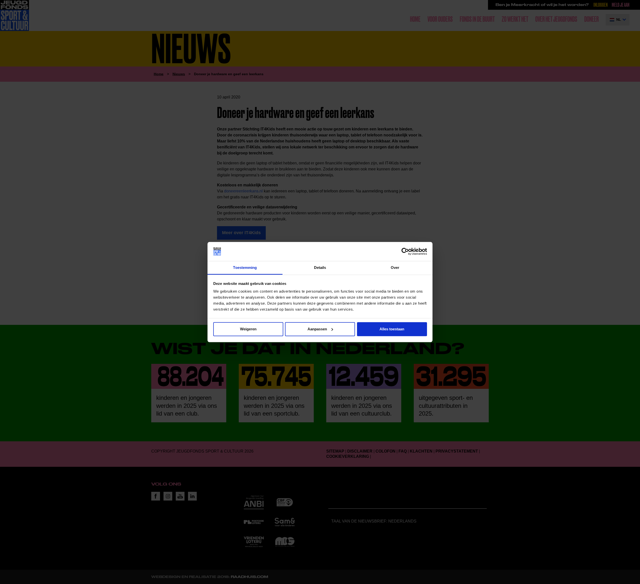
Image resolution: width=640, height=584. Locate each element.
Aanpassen (317, 329)
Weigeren (248, 329)
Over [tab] (395, 268)
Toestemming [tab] (245, 268)
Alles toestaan (392, 329)
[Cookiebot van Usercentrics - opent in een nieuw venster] (405, 251)
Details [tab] (320, 268)
